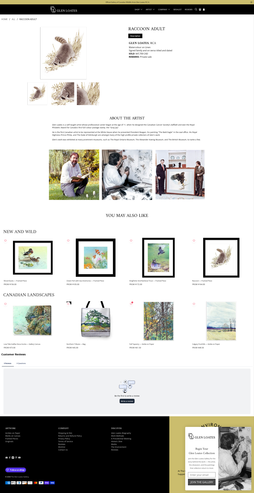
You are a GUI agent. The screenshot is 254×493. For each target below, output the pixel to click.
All (13, 19)
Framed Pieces (11, 438)
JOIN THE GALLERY (201, 482)
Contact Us (63, 449)
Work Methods (117, 436)
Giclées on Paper (12, 433)
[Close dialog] (248, 429)
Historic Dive (116, 441)
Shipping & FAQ (65, 433)
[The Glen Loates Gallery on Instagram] (13, 458)
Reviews (188, 9)
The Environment (118, 447)
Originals (9, 441)
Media (114, 444)
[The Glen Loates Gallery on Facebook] (9, 458)
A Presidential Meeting (121, 438)
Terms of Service (65, 441)
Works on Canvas (12, 436)
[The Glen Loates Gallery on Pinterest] (16, 458)
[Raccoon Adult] (63, 53)
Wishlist (177, 9)
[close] (251, 2)
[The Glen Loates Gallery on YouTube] (19, 458)
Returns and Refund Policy (70, 436)
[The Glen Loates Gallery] (64, 9)
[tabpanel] (190, 48)
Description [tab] (135, 36)
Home (4, 19)
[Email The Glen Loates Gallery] (6, 458)
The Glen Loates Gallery (20, 477)
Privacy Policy (64, 438)
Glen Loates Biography (121, 433)
